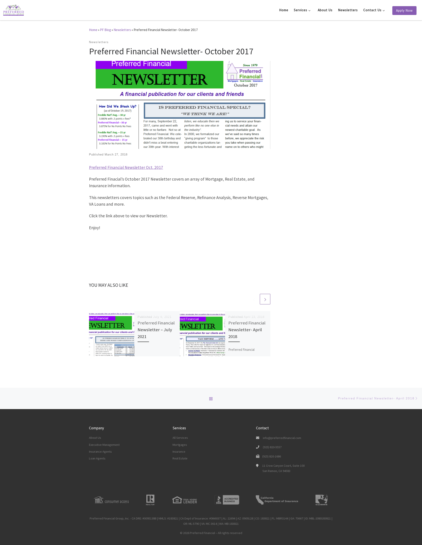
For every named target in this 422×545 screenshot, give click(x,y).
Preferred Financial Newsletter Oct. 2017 (126, 167)
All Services (180, 438)
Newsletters (122, 30)
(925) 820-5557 (272, 447)
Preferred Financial (202, 533)
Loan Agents (97, 458)
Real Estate (180, 458)
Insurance (179, 452)
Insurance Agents (100, 452)
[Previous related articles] (254, 299)
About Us (95, 438)
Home (93, 30)
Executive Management (104, 445)
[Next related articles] (265, 299)
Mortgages (180, 445)
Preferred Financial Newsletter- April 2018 (247, 329)
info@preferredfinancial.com (282, 438)
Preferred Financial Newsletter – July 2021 (156, 329)
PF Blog (105, 30)
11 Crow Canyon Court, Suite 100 (283, 468)
